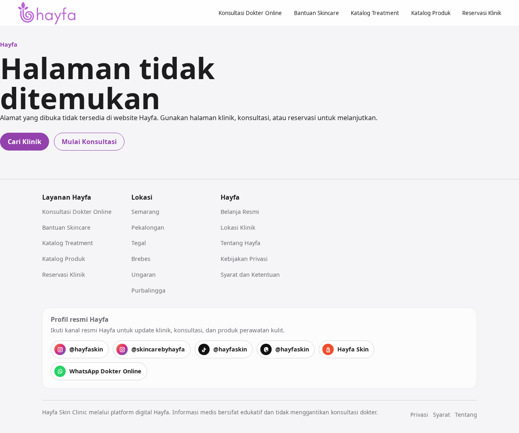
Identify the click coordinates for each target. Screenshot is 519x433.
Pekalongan (147, 227)
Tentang (466, 414)
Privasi (419, 414)
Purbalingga (148, 290)
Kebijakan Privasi (244, 259)
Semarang (145, 211)
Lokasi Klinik (238, 227)
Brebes (140, 259)
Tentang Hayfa (240, 243)
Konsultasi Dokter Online (250, 13)
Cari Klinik (24, 141)
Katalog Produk (430, 13)
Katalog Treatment (375, 13)
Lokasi (141, 197)
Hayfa (230, 197)
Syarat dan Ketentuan (250, 274)
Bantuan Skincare (316, 13)
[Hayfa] (46, 13)
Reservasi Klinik (481, 13)
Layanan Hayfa (66, 197)
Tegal (138, 243)
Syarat (441, 414)
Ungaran (143, 274)
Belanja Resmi (240, 211)
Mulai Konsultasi (89, 141)
